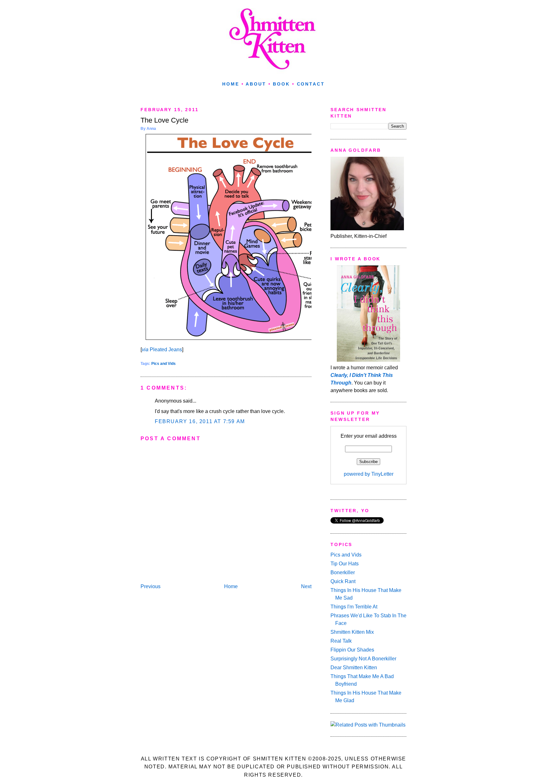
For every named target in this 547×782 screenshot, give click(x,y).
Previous (150, 586)
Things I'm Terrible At (353, 606)
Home (230, 83)
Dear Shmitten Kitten (353, 667)
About (256, 83)
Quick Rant (342, 581)
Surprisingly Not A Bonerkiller (363, 658)
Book (281, 83)
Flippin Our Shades (352, 649)
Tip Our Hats (344, 563)
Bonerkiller (342, 572)
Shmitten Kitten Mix (352, 632)
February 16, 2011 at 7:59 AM (200, 421)
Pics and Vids (163, 363)
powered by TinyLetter (368, 474)
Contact (311, 83)
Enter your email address (369, 436)
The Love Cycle (164, 120)
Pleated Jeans (162, 349)
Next (306, 586)
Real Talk (341, 641)
